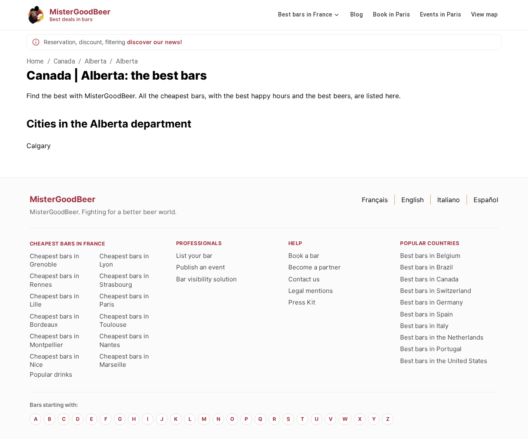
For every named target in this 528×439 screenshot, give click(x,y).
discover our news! (154, 41)
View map (484, 14)
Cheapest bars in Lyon (124, 260)
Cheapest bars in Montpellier (54, 340)
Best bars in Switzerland (435, 291)
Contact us (304, 279)
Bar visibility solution (206, 279)
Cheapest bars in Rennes (54, 280)
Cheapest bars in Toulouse (124, 320)
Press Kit (301, 302)
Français (375, 200)
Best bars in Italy (424, 326)
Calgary (38, 146)
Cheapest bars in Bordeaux (54, 320)
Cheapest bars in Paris (124, 300)
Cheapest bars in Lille (54, 300)
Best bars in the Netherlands (441, 337)
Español (486, 200)
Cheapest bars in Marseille (124, 360)
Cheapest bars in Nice (54, 360)
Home (35, 61)
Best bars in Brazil (426, 267)
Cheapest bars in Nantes (124, 340)
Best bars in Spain (426, 314)
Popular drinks (51, 374)
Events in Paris (440, 14)
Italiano (448, 200)
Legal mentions (310, 291)
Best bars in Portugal (431, 349)
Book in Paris (391, 14)
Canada (64, 61)
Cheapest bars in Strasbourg (124, 280)
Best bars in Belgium (430, 256)
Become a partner (314, 267)
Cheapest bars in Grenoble (54, 260)
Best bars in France (305, 14)
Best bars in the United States (443, 361)
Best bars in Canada (429, 279)
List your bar (194, 256)
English (412, 200)
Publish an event (200, 267)
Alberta (95, 61)
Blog (356, 14)
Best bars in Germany (431, 302)
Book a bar (303, 256)
